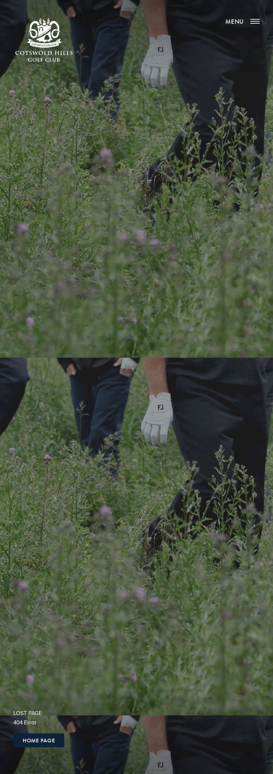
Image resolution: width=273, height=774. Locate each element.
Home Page (39, 740)
